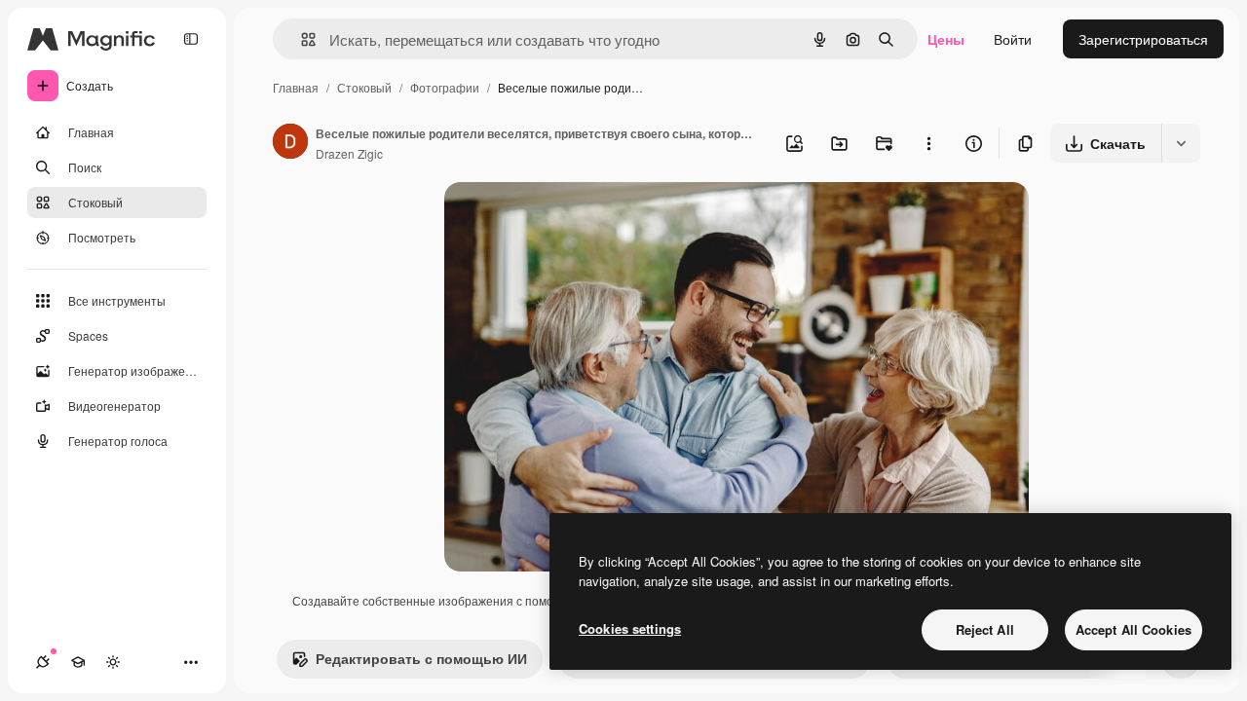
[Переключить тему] (113, 662)
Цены (945, 39)
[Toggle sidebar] (191, 39)
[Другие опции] (928, 143)
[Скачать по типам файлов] (1180, 143)
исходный (575, 219)
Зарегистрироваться (1143, 39)
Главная (296, 87)
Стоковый (364, 87)
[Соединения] (42, 662)
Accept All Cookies (1133, 629)
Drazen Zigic (349, 153)
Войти (1013, 39)
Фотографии (444, 87)
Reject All (985, 629)
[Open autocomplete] (300, 39)
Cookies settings (630, 628)
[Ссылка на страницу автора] (290, 143)
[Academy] (78, 662)
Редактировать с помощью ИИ (421, 658)
